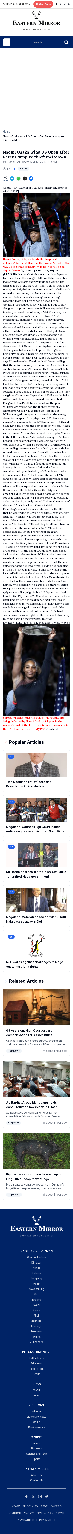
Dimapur (36, 1262)
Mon (36, 1294)
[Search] (66, 42)
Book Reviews (36, 1427)
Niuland (36, 1299)
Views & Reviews (36, 1416)
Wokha (37, 1336)
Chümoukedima (36, 1257)
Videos (37, 1443)
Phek (36, 1315)
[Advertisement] (36, 91)
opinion (15, 1513)
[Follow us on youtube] (69, 4)
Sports (36, 1459)
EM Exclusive (36, 1358)
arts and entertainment (36, 1520)
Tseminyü (36, 1326)
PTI (13, 168)
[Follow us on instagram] (65, 4)
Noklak (36, 1304)
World (36, 1389)
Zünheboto (36, 1342)
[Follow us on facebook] (56, 4)
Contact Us (36, 1480)
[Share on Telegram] (12, 178)
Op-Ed (36, 1421)
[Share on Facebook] (31, 178)
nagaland (30, 1506)
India (36, 1395)
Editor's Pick (37, 1368)
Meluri (36, 1283)
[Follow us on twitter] (61, 4)
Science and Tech (36, 1453)
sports (29, 1513)
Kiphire (37, 1267)
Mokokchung (36, 1289)
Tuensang (36, 1331)
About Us (36, 1475)
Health (36, 1374)
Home (6, 131)
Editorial (36, 1411)
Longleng (36, 1278)
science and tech (50, 1513)
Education (36, 1363)
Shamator (36, 1320)
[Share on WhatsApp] (18, 178)
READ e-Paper (43, 4)
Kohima (36, 1273)
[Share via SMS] (25, 178)
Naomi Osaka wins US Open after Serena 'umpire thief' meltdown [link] (33, 138)
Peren (36, 1310)
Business (36, 1448)
